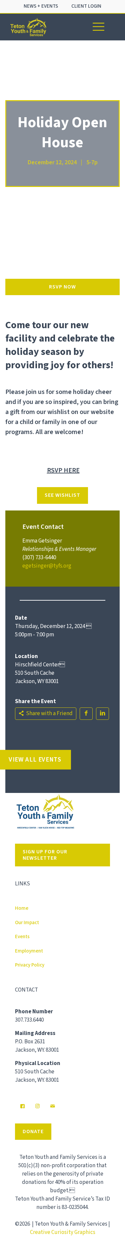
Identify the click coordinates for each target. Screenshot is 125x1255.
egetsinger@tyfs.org (46, 566)
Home (21, 908)
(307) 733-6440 (39, 558)
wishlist (58, 412)
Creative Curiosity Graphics (62, 1232)
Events (22, 936)
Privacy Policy (29, 965)
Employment (29, 951)
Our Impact (27, 922)
